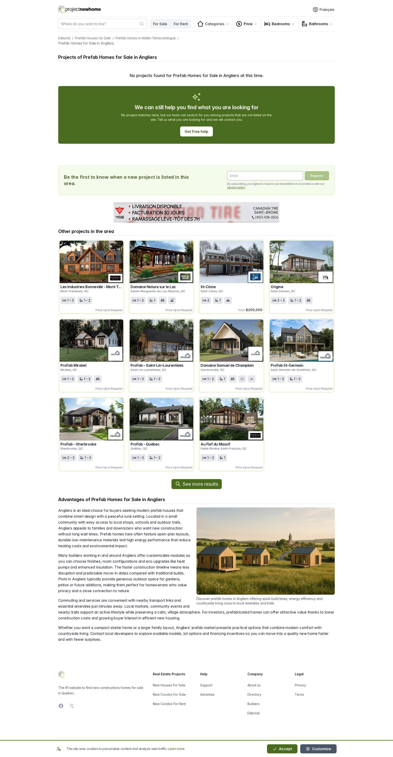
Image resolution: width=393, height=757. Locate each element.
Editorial (64, 38)
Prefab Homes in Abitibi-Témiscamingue (146, 38)
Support (206, 685)
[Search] (141, 24)
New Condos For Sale (169, 694)
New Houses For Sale (169, 685)
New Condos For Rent (169, 704)
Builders (253, 704)
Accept (285, 749)
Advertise (207, 694)
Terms (299, 694)
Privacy (300, 685)
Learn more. (176, 749)
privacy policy (236, 187)
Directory (254, 694)
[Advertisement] (196, 212)
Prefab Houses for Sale (93, 38)
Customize (321, 749)
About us (254, 685)
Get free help (196, 131)
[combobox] (102, 24)
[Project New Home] (79, 10)
